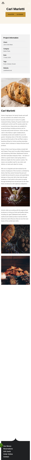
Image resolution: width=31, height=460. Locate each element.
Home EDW (11, 14)
